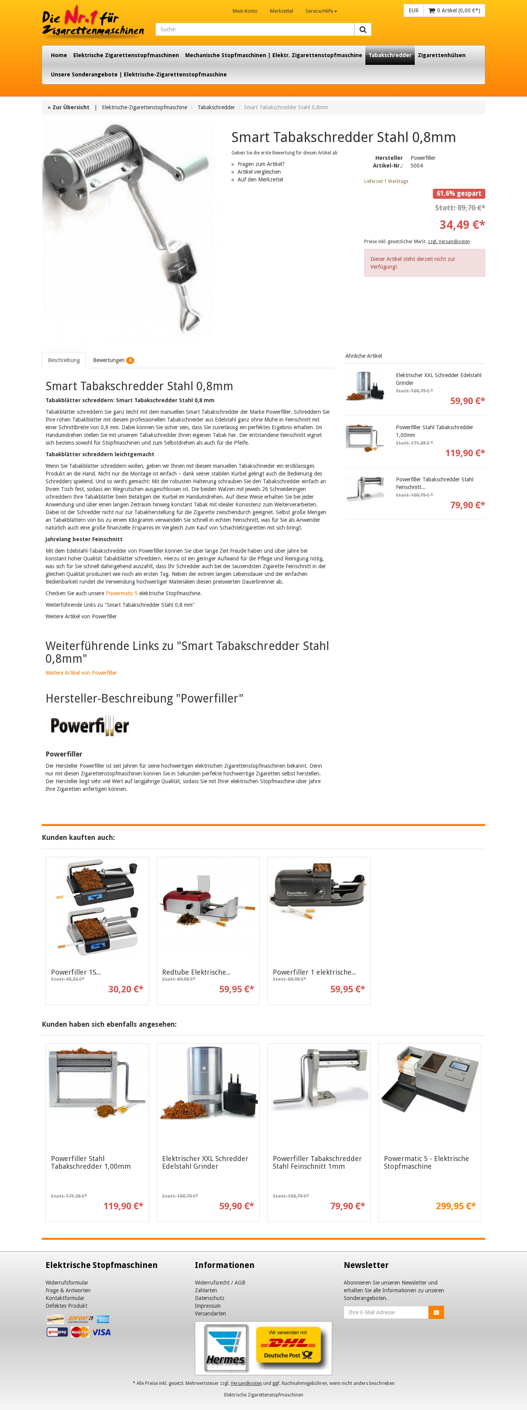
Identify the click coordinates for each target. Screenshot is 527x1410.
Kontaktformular (65, 1298)
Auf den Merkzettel (260, 179)
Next (479, 1135)
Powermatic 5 (122, 593)
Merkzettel (281, 11)
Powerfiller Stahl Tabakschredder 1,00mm (91, 1162)
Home (59, 55)
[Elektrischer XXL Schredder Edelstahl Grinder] (364, 386)
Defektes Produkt (66, 1306)
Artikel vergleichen (259, 172)
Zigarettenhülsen (442, 55)
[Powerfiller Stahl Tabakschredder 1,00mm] (364, 438)
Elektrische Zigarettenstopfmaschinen (126, 55)
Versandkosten (246, 1383)
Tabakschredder (390, 55)
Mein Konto (245, 11)
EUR (414, 10)
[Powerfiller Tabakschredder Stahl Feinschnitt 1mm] (364, 490)
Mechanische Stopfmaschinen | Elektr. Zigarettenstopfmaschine (273, 55)
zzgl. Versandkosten (449, 241)
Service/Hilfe (319, 11)
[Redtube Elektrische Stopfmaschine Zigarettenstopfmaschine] (208, 908)
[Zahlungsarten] (79, 1327)
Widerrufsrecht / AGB (220, 1283)
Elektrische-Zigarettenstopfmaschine (144, 107)
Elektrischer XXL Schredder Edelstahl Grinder (205, 1162)
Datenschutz (210, 1298)
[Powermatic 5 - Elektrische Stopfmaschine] (430, 1094)
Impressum (208, 1306)
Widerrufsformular (67, 1283)
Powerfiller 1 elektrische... (314, 972)
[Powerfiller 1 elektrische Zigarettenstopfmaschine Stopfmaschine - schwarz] (319, 908)
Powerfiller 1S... (76, 972)
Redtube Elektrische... (196, 972)
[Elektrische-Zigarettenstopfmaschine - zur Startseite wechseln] (93, 22)
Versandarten (210, 1313)
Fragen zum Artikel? (261, 164)
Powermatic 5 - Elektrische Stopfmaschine (426, 1162)
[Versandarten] (264, 1348)
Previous (47, 1135)
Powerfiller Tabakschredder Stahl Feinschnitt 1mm (317, 1162)
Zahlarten (206, 1290)
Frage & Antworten (68, 1290)
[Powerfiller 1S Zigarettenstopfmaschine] (97, 908)
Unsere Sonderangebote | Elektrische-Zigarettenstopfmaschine (139, 74)
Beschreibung (64, 360)
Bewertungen (112, 360)
